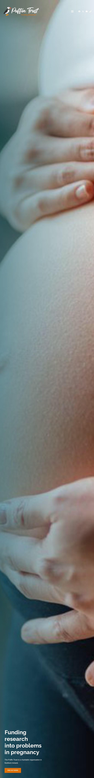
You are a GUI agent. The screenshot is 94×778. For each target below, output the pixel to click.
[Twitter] (83, 11)
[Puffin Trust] (21, 11)
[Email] (86, 11)
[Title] (90, 11)
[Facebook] (79, 11)
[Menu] (72, 11)
